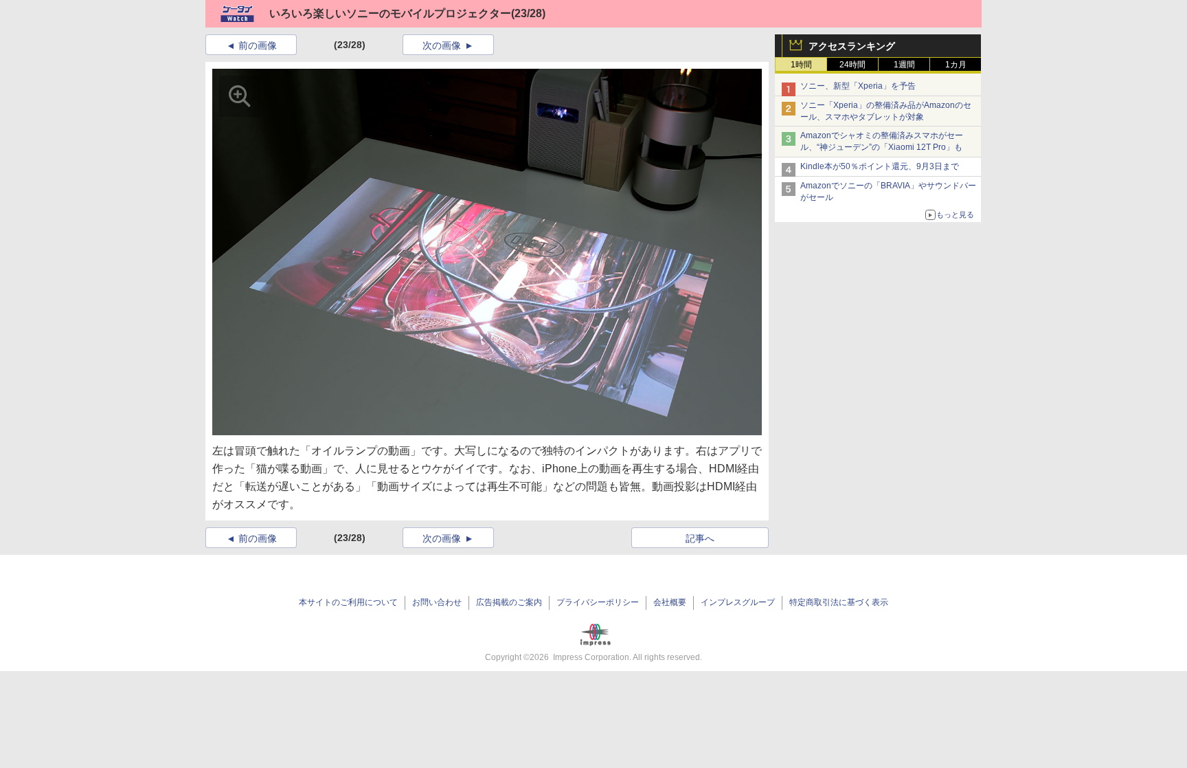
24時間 (852, 64)
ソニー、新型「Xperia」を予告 (858, 86)
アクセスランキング (852, 46)
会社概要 (669, 602)
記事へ (700, 538)
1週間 (904, 64)
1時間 (801, 64)
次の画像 (441, 45)
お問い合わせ (437, 602)
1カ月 (955, 64)
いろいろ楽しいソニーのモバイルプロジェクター (390, 13)
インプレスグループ (738, 602)
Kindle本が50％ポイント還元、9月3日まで (879, 166)
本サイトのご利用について (348, 602)
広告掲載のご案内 (509, 602)
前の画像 (257, 45)
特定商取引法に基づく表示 (838, 602)
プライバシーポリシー (597, 602)
